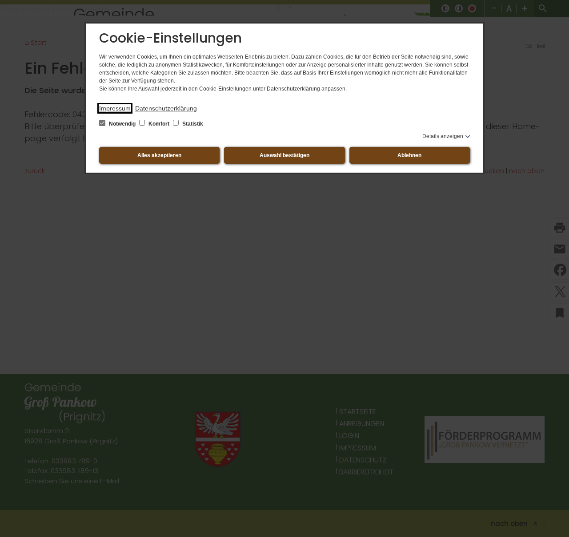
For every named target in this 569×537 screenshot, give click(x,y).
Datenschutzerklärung (166, 108)
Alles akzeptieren (159, 155)
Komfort (159, 124)
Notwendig (122, 124)
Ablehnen (409, 155)
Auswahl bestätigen (284, 155)
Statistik (192, 124)
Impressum (115, 108)
